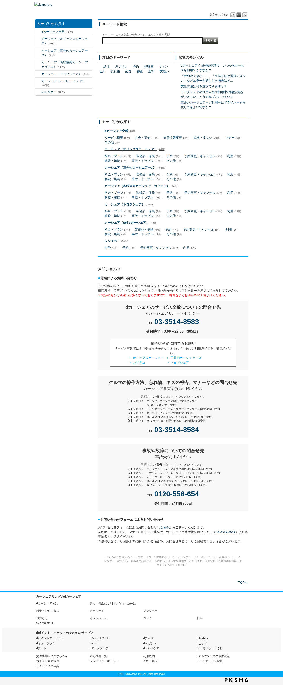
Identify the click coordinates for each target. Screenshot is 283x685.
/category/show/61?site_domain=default (38, 74)
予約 (136, 66)
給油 (106, 66)
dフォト (41, 648)
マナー (233, 137)
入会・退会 (146, 137)
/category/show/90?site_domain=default (38, 81)
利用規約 (149, 656)
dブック (148, 638)
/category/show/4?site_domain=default (38, 50)
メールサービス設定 (210, 661)
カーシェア (97, 610)
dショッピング (99, 638)
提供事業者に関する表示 (52, 656)
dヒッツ (202, 643)
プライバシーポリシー (104, 661)
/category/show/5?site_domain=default (38, 62)
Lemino (94, 643)
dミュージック (45, 643)
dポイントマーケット (50, 638)
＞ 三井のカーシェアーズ (183, 358)
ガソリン (121, 66)
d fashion (203, 638)
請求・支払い (207, 137)
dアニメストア (99, 648)
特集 (200, 618)
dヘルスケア (151, 648)
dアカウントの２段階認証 (213, 656)
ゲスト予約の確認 (47, 666)
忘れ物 (115, 71)
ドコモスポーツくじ (210, 648)
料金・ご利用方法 (47, 610)
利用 (234, 156)
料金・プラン (118, 156)
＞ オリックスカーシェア (146, 358)
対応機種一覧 (98, 656)
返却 (151, 71)
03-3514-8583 (176, 322)
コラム (147, 618)
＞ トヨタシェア (177, 362)
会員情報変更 (176, 137)
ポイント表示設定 (47, 661)
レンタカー (53, 92)
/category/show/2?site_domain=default (38, 31)
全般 (111, 248)
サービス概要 (117, 137)
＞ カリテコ (137, 362)
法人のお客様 (45, 623)
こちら (164, 527)
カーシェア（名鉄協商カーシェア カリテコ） (66, 64)
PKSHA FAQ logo (236, 680)
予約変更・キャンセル (203, 156)
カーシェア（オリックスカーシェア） (64, 41)
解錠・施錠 (116, 160)
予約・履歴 (150, 661)
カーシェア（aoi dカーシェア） (63, 83)
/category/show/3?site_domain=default (38, 39)
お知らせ (42, 618)
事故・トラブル (146, 160)
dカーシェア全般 (57, 31)
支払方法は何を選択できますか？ (204, 86)
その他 (112, 142)
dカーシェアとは (47, 603)
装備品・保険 (148, 156)
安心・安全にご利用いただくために (113, 603)
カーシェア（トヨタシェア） (65, 74)
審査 (140, 71)
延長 (128, 71)
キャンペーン (98, 618)
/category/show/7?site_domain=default (38, 92)
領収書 (148, 66)
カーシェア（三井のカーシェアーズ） (64, 53)
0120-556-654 (176, 494)
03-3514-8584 (176, 430)
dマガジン (149, 643)
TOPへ (243, 582)
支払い (164, 71)
